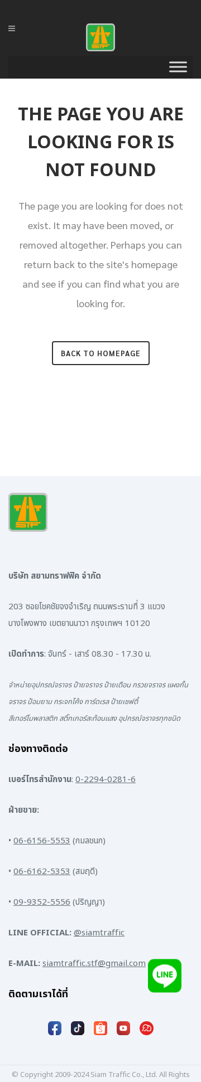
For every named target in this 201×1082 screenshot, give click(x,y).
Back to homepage (101, 353)
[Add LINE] (164, 975)
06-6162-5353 (41, 871)
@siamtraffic (99, 932)
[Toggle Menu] (178, 67)
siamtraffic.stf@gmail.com (94, 963)
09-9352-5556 (41, 902)
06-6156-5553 (41, 840)
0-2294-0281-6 (105, 779)
